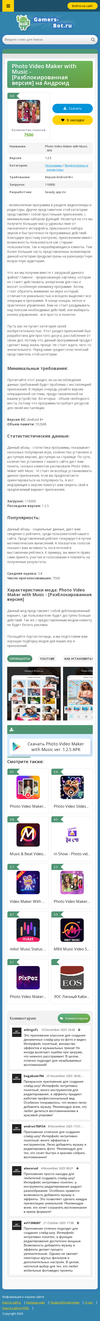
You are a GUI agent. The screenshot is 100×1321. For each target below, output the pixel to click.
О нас (89, 1302)
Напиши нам (35, 1302)
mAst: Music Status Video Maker (28, 949)
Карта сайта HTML (15, 1308)
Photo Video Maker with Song (28, 806)
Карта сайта (11, 1302)
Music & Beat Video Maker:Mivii (28, 853)
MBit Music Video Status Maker (72, 949)
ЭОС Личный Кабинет (72, 996)
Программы (53, 165)
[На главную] (50, 23)
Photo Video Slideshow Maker (72, 806)
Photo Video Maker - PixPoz (28, 996)
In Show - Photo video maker (72, 853)
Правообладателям (64, 1302)
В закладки (75, 120)
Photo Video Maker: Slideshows (72, 901)
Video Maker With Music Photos (28, 901)
